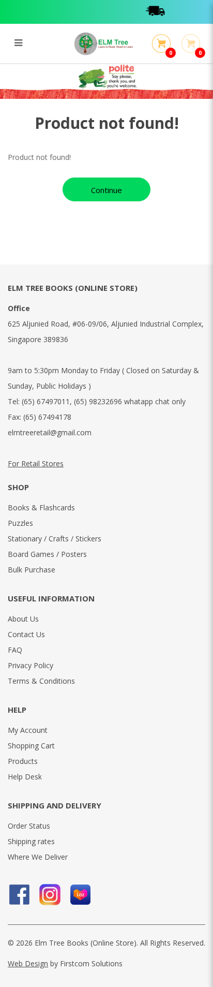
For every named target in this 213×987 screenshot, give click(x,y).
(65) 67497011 (46, 401)
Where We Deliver (38, 857)
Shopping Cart (31, 745)
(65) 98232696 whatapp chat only (130, 401)
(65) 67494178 (47, 417)
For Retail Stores (36, 463)
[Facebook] (19, 894)
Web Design (28, 963)
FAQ (15, 650)
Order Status (29, 826)
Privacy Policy (30, 665)
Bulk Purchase (31, 569)
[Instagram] (50, 894)
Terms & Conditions (41, 681)
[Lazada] (80, 894)
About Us (23, 619)
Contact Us (26, 634)
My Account (28, 730)
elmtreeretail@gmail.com (50, 432)
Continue (106, 190)
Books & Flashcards (41, 507)
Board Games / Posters (47, 554)
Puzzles (20, 523)
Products (23, 761)
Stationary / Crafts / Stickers (54, 538)
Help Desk (25, 777)
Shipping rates (31, 841)
